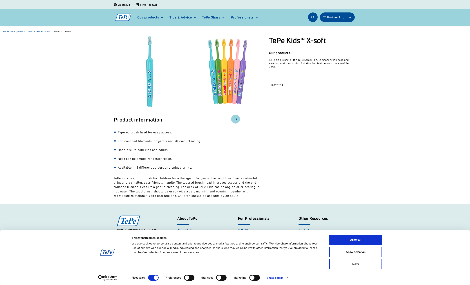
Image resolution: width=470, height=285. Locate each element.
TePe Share (211, 17)
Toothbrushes (36, 31)
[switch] (189, 278)
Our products (148, 17)
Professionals (242, 17)
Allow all (355, 239)
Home (7, 31)
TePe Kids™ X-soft (61, 31)
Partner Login (337, 17)
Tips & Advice (180, 17)
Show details (275, 277)
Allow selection (356, 251)
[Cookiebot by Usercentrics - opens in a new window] (107, 278)
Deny (355, 263)
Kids (48, 31)
